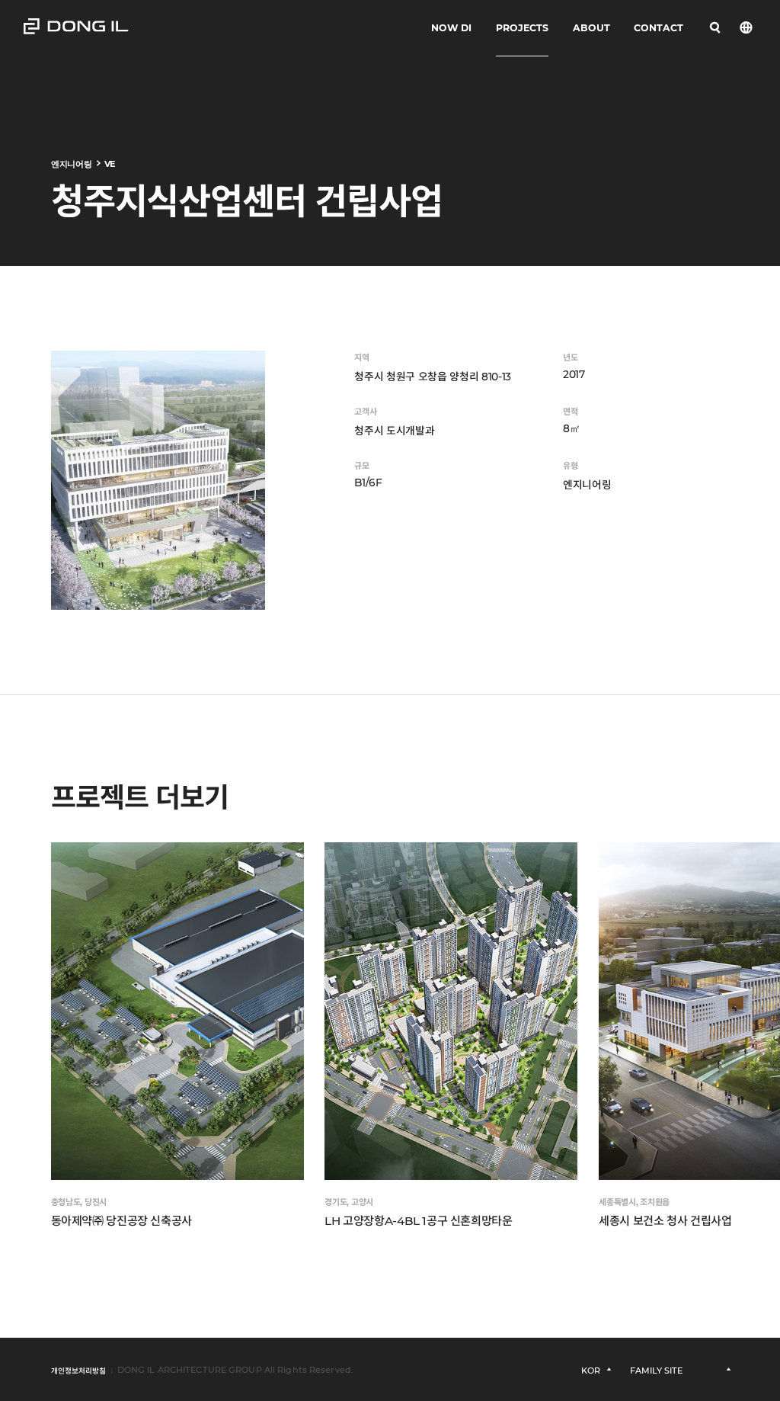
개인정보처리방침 (78, 1371)
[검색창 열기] (715, 28)
